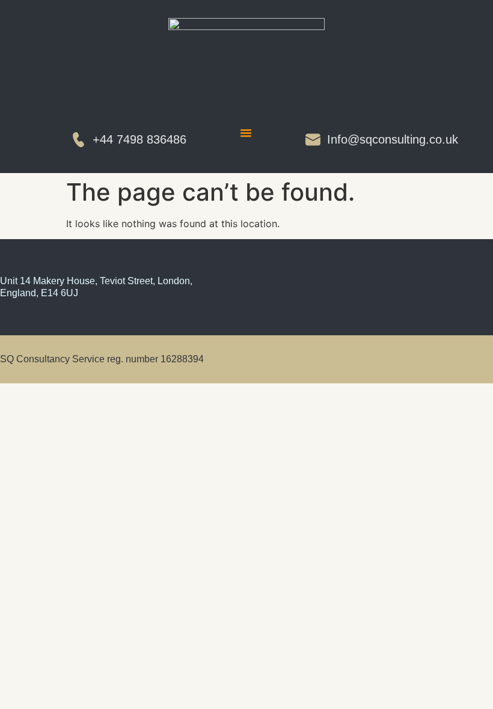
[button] (246, 133)
